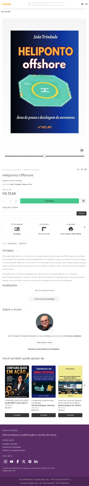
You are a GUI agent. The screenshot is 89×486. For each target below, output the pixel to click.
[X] (24, 461)
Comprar (49, 201)
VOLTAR (6, 12)
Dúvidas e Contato (9, 444)
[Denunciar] (85, 170)
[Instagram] (5, 461)
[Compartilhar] (82, 170)
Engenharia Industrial (31, 170)
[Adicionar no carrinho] (84, 200)
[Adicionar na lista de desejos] (78, 170)
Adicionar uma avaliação (44, 299)
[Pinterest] (30, 461)
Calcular (81, 213)
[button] (86, 4)
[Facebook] (18, 461)
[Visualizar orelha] (81, 150)
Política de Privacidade (11, 447)
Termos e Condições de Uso (13, 450)
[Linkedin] (36, 461)
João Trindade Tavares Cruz (21, 184)
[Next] (84, 227)
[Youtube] (12, 461)
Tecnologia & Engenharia (11, 170)
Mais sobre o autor (44, 342)
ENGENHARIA (12, 243)
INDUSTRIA (22, 243)
